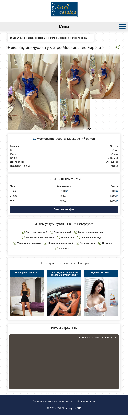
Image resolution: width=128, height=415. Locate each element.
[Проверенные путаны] (27, 300)
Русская (113, 166)
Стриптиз (64, 248)
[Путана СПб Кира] (101, 303)
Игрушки (107, 243)
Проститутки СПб (71, 408)
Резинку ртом (87, 243)
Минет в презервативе (90, 232)
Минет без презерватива (40, 237)
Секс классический (36, 232)
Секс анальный (62, 232)
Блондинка (112, 162)
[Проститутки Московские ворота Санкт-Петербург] (64, 303)
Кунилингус (67, 237)
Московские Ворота (51, 139)
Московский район (81, 139)
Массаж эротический (29, 243)
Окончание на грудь (92, 237)
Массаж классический (60, 243)
